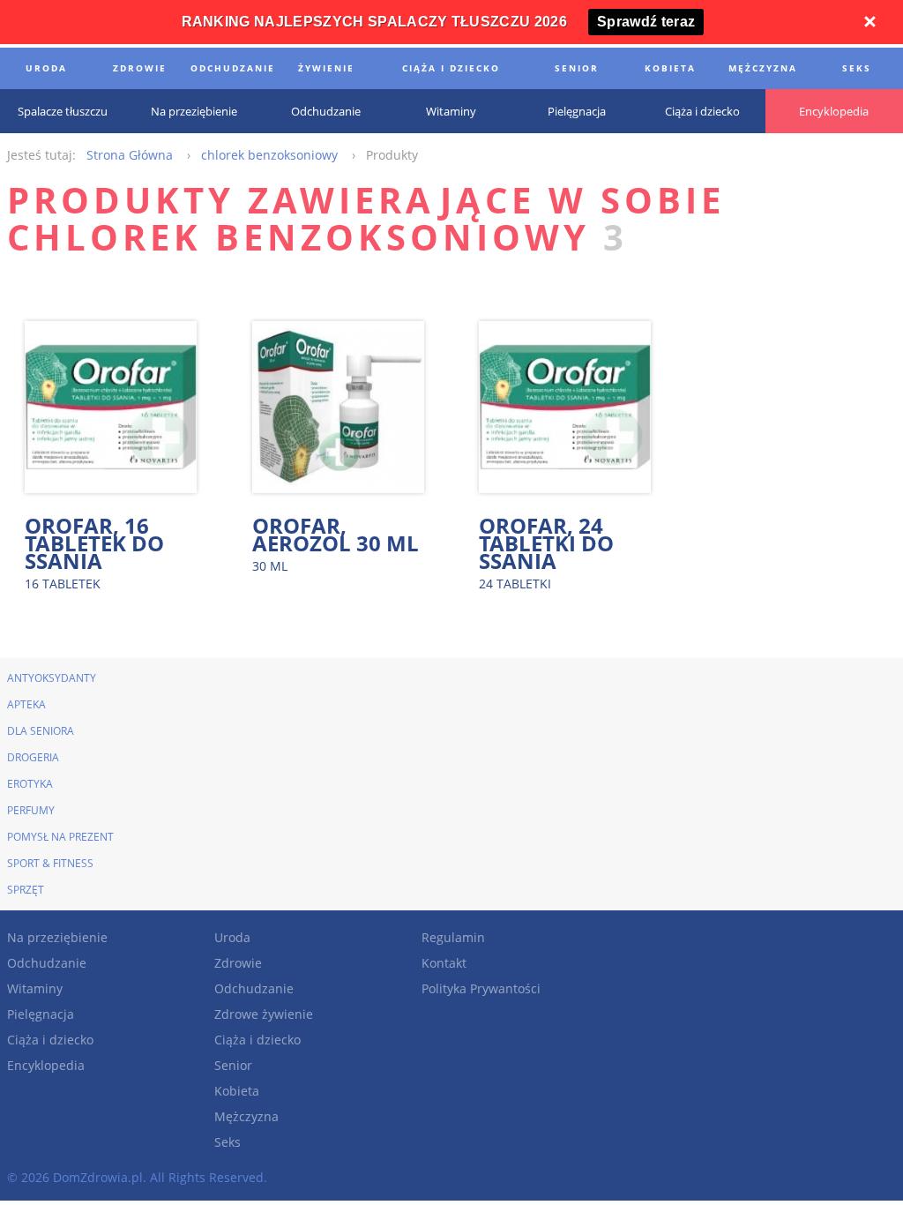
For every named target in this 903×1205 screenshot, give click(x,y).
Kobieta (236, 1090)
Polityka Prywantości (481, 988)
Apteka (26, 704)
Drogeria (33, 757)
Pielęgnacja (40, 1014)
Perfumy (31, 810)
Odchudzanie (46, 962)
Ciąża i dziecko (50, 1039)
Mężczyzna (246, 1116)
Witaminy (35, 988)
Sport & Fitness (50, 863)
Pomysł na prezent (60, 836)
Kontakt (444, 962)
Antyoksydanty (51, 677)
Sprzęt (25, 889)
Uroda (232, 937)
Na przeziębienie (57, 937)
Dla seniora (40, 730)
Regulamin (453, 937)
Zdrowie (238, 962)
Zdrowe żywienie (263, 1014)
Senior (233, 1065)
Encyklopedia (46, 1065)
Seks (227, 1142)
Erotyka (30, 783)
